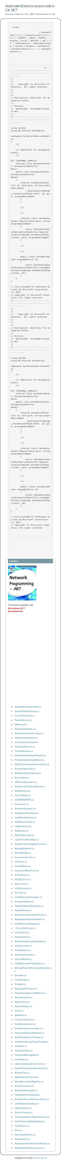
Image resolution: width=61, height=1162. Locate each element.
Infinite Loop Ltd (40, 1158)
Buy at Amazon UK (15, 611)
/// (18, 211)
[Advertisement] (20, 659)
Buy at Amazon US (15, 608)
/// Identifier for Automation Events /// (30, 152)
